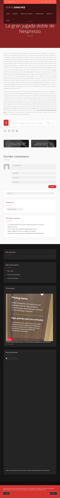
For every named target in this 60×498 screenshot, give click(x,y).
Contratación (39, 13)
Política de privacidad (13, 274)
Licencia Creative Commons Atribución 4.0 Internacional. (36, 470)
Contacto (49, 13)
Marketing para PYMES (25, 123)
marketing (15, 123)
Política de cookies (12, 278)
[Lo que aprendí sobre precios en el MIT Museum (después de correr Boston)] (29, 317)
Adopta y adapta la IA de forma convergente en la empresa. (22, 231)
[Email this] (17, 130)
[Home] (15, 7)
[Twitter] (46, 2)
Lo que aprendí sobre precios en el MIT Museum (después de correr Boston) (26, 224)
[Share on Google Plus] (13, 130)
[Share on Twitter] (9, 130)
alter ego (49, 123)
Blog (8, 20)
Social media (39, 123)
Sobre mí (15, 13)
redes (33, 123)
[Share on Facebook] (5, 130)
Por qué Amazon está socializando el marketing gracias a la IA (22, 229)
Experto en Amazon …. (13, 227)
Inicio (8, 13)
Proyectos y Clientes (26, 13)
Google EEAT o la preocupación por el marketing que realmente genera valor (26, 233)
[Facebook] (42, 2)
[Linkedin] (50, 2)
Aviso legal (10, 271)
